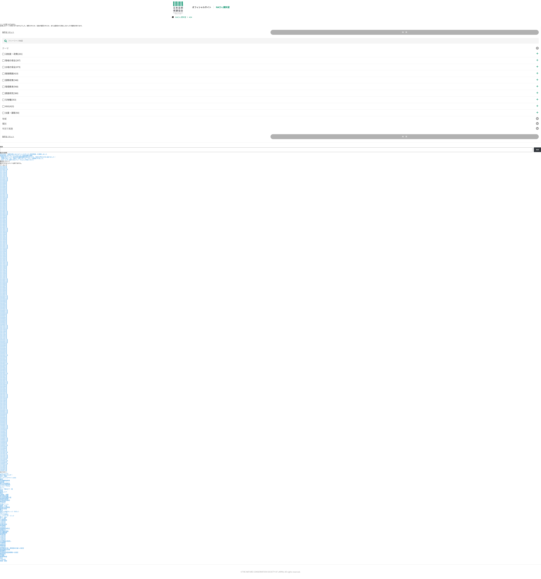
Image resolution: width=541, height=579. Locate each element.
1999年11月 (4, 427)
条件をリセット (8, 32)
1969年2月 (3, 468)
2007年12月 (4, 326)
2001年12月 (4, 395)
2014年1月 (3, 227)
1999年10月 (4, 428)
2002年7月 (3, 388)
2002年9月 (3, 385)
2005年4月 (3, 361)
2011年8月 (3, 268)
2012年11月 (4, 247)
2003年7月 (3, 376)
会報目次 (3, 530)
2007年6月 (3, 334)
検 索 (404, 32)
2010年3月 (3, 292)
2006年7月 (3, 347)
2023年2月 (3, 166)
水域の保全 (3, 524)
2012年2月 (3, 259)
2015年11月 (4, 196)
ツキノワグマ (4, 473)
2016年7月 (3, 185)
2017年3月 (3, 173)
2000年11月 (4, 411)
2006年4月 (3, 351)
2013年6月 (3, 237)
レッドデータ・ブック (7, 516)
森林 (1, 479)
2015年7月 (3, 202)
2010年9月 (3, 283)
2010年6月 (3, 288)
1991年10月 (4, 458)
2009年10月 (4, 299)
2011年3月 (3, 275)
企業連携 (3, 542)
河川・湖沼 (3, 476)
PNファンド (3, 513)
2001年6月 (3, 402)
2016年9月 (3, 182)
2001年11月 (4, 396)
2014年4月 (3, 223)
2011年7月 (3, 269)
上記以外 (3, 521)
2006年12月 (4, 340)
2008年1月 (3, 324)
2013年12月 (4, 228)
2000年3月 (3, 421)
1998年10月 (4, 441)
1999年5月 (3, 434)
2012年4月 (3, 257)
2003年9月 (3, 375)
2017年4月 (3, 172)
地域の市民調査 (5, 507)
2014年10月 (4, 214)
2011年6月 (3, 271)
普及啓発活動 (4, 496)
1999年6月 (3, 433)
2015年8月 (3, 200)
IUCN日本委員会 (5, 485)
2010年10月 (4, 282)
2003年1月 (3, 380)
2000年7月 (3, 416)
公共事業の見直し (5, 541)
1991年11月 (4, 457)
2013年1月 (3, 244)
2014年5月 (3, 221)
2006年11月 (4, 341)
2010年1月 (3, 295)
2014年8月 (3, 217)
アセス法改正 (4, 514)
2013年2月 (3, 242)
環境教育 (3, 551)
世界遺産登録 (4, 531)
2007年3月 (3, 337)
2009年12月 (4, 296)
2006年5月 (3, 349)
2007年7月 (3, 333)
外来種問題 (3, 533)
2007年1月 (3, 338)
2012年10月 (4, 248)
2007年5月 (3, 335)
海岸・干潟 (3, 506)
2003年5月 (3, 379)
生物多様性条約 (5, 500)
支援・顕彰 (3, 561)
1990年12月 (4, 461)
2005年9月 (3, 357)
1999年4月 (3, 435)
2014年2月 (3, 226)
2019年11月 (4, 169)
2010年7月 (3, 286)
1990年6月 (3, 462)
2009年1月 (3, 309)
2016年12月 (4, 178)
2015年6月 (3, 203)
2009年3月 (3, 307)
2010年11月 (4, 281)
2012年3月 (3, 258)
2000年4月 (3, 420)
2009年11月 (4, 297)
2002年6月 (3, 389)
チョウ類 (3, 518)
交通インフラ (4, 504)
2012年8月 (3, 251)
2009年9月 (3, 300)
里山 (1, 510)
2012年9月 (3, 250)
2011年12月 (4, 262)
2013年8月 (3, 234)
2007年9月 (3, 330)
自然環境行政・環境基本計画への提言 (12, 548)
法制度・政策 (4, 495)
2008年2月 (3, 323)
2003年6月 (3, 378)
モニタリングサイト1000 (8, 478)
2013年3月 (3, 241)
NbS (1, 558)
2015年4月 (3, 206)
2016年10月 (4, 181)
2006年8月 (3, 345)
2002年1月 (3, 393)
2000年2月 (3, 423)
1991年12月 (4, 455)
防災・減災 (3, 517)
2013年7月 (3, 235)
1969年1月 (3, 469)
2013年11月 (4, 230)
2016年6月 (3, 186)
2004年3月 (3, 371)
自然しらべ (3, 492)
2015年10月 (4, 197)
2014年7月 (3, 219)
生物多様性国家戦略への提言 (9, 552)
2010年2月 (3, 293)
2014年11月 (4, 213)
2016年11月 (4, 179)
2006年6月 (3, 348)
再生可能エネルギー (6, 475)
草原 (1, 493)
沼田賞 (2, 482)
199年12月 (3, 471)
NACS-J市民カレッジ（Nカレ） (10, 511)
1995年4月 (3, 447)
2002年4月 (3, 392)
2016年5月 (3, 188)
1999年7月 (3, 431)
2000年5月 (3, 418)
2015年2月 (3, 209)
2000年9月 (3, 414)
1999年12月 (4, 426)
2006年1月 (3, 354)
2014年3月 (3, 224)
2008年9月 (3, 314)
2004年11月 (4, 364)
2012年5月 (3, 255)
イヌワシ (3, 503)
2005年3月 (3, 362)
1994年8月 (3, 448)
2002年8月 (3, 386)
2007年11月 (4, 327)
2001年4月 (3, 404)
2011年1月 (3, 278)
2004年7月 (3, 366)
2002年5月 (3, 390)
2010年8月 (3, 285)
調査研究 (3, 554)
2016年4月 (3, 189)
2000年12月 (4, 410)
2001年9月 (3, 399)
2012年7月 (3, 252)
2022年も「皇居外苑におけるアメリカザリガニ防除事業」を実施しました (23, 154)
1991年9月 (3, 459)
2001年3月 (3, 406)
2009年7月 (3, 303)
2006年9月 (3, 344)
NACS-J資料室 (223, 7)
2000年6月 (3, 417)
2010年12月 (4, 279)
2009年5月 (3, 304)
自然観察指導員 (5, 480)
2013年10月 (4, 231)
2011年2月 (3, 276)
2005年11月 (4, 355)
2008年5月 (3, 319)
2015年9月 (3, 199)
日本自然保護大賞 (5, 497)
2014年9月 (3, 216)
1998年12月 (4, 438)
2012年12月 (4, 245)
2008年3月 (3, 321)
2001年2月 (3, 407)
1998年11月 (4, 440)
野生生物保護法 (5, 483)
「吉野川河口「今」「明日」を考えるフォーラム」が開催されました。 (22, 158)
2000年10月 (4, 413)
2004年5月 (3, 369)
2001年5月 (3, 403)
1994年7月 (3, 449)
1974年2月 (3, 465)
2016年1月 (3, 193)
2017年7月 (3, 171)
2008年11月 (4, 311)
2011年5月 (3, 272)
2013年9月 (3, 233)
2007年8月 (3, 331)
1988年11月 (4, 464)
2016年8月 (3, 183)
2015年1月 (3, 210)
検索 (1, 147)
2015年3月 (3, 207)
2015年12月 (4, 195)
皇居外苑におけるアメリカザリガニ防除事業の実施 (16, 155)
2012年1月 (3, 261)
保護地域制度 (4, 499)
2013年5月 (3, 238)
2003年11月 (4, 373)
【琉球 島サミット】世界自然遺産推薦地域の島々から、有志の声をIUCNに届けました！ (28, 157)
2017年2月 (3, 175)
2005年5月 (3, 359)
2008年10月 (4, 313)
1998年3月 (3, 444)
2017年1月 (3, 176)
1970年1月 (3, 466)
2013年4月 (3, 240)
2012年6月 (3, 254)
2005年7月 (3, 358)
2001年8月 (3, 400)
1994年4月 (3, 451)
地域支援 (3, 502)
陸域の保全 (3, 509)
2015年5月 (3, 204)
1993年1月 (3, 454)
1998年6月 (3, 442)
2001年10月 (4, 397)
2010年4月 (3, 290)
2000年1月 (3, 424)
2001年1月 (3, 409)
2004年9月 (3, 365)
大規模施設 (3, 520)
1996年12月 (4, 445)
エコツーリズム (5, 486)
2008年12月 (4, 310)
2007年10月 (4, 328)
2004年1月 (3, 372)
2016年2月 (3, 192)
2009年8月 (3, 302)
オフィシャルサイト (201, 7)
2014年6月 (3, 220)
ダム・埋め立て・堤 (6, 489)
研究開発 (3, 526)
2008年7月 (3, 316)
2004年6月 (3, 368)
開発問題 (3, 534)
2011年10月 (4, 265)
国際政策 (3, 545)
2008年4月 (3, 320)
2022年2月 (3, 168)
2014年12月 (4, 212)
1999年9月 (3, 430)
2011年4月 (3, 273)
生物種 (2, 555)
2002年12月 (4, 382)
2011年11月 (4, 264)
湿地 (1, 490)
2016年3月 (3, 190)
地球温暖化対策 (5, 549)
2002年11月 (4, 383)
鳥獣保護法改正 (5, 528)
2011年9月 (3, 266)
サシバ (2, 487)
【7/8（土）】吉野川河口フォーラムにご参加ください (17, 160)
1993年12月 (4, 452)
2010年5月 (3, 289)
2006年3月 (3, 352)
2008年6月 (3, 317)
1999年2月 (3, 437)
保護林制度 (3, 556)
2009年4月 (3, 306)
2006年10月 (4, 342)
